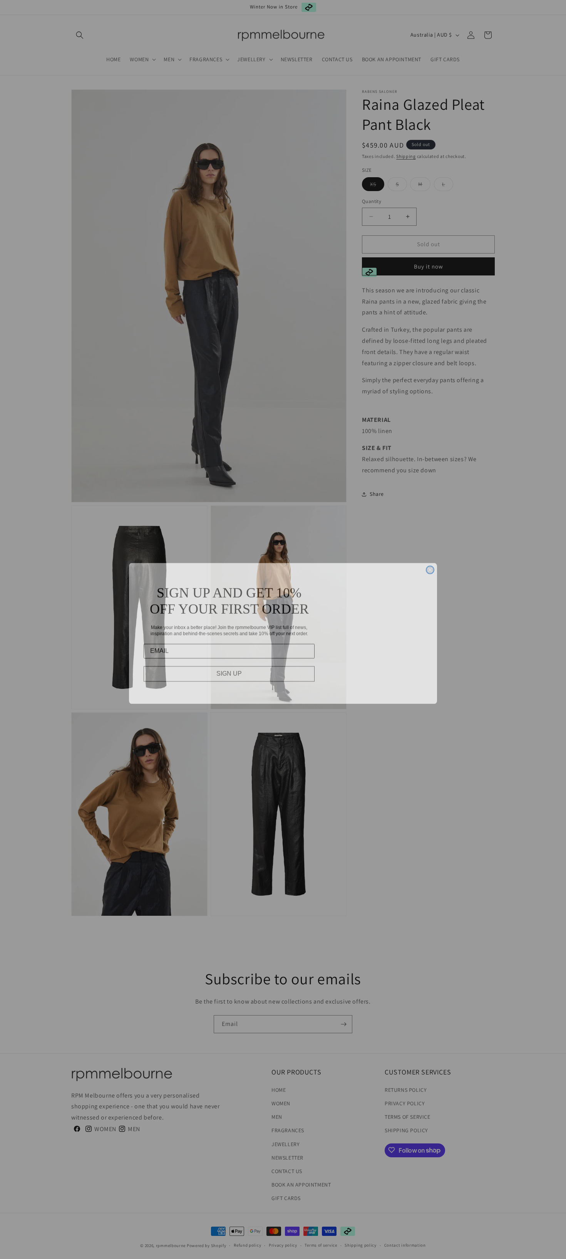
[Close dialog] (430, 566)
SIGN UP (229, 669)
